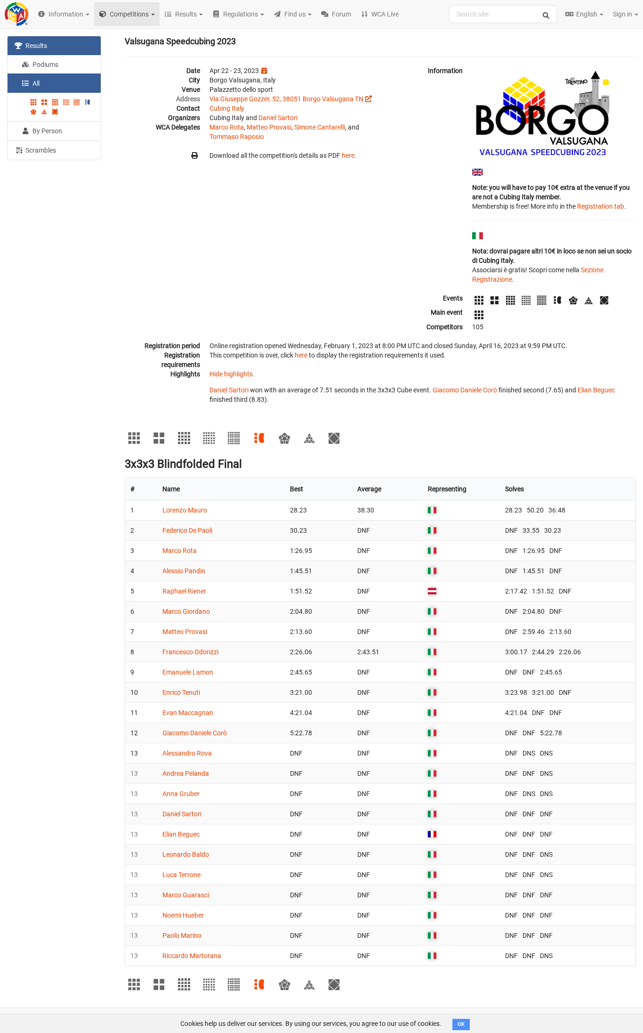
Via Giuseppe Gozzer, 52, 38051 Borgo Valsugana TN (286, 99)
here (348, 155)
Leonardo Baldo (185, 854)
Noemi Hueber (183, 915)
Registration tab (600, 206)
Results (35, 45)
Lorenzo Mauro (184, 510)
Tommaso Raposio (236, 136)
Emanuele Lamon (187, 672)
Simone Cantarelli (319, 127)
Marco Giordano (186, 611)
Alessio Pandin (183, 571)
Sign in (623, 14)
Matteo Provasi (269, 127)
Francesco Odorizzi (190, 652)
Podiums (44, 64)
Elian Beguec (596, 390)
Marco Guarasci (185, 895)
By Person (46, 131)
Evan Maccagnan (187, 712)
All (35, 83)
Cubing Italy (226, 108)
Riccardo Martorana (191, 956)
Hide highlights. (232, 374)
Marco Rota (226, 127)
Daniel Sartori (277, 118)
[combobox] (503, 14)
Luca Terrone (181, 874)
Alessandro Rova (187, 753)
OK (461, 1024)
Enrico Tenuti (181, 692)
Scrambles (40, 150)
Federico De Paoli (187, 530)
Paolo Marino (181, 935)
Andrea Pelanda (185, 773)
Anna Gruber (181, 793)
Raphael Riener (184, 591)
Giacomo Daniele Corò (465, 390)
